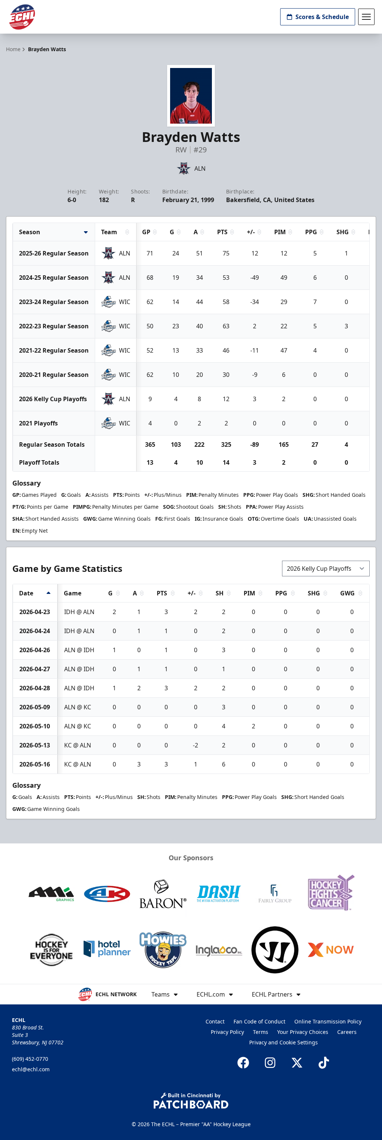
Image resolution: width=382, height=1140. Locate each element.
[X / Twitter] (296, 1062)
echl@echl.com (31, 1069)
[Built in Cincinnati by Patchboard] (191, 1101)
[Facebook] (243, 1062)
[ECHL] (22, 17)
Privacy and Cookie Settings (283, 1042)
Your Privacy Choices (302, 1031)
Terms (260, 1031)
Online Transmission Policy (327, 1021)
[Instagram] (270, 1062)
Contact (215, 1021)
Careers (347, 1031)
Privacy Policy (227, 1031)
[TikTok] (323, 1062)
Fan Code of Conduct (259, 1021)
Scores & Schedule (322, 17)
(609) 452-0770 (30, 1058)
